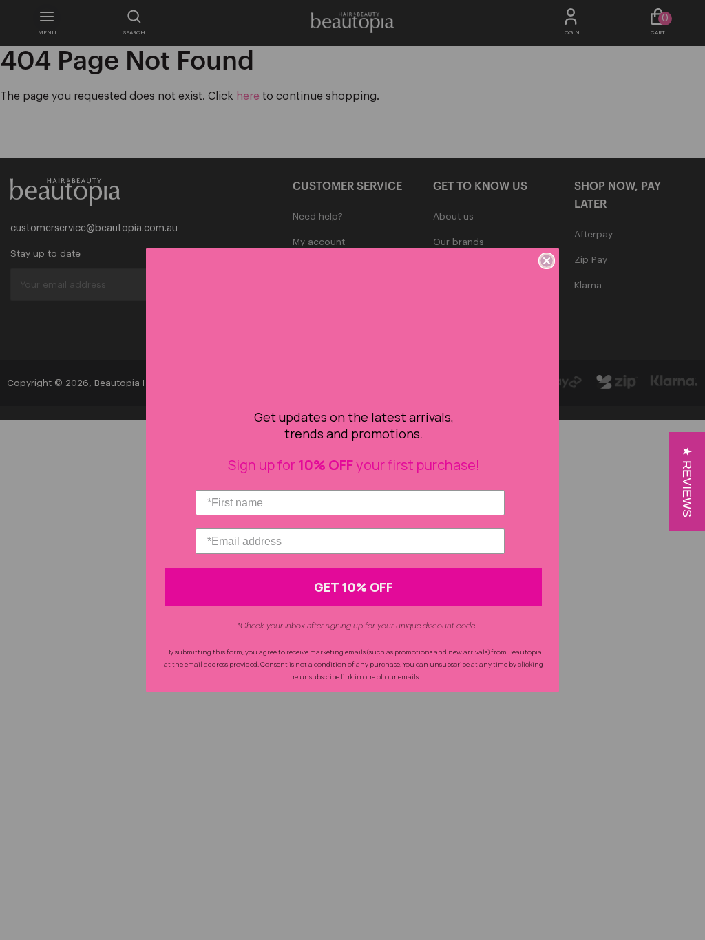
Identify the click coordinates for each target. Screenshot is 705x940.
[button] (687, 481)
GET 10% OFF (353, 587)
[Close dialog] (547, 261)
